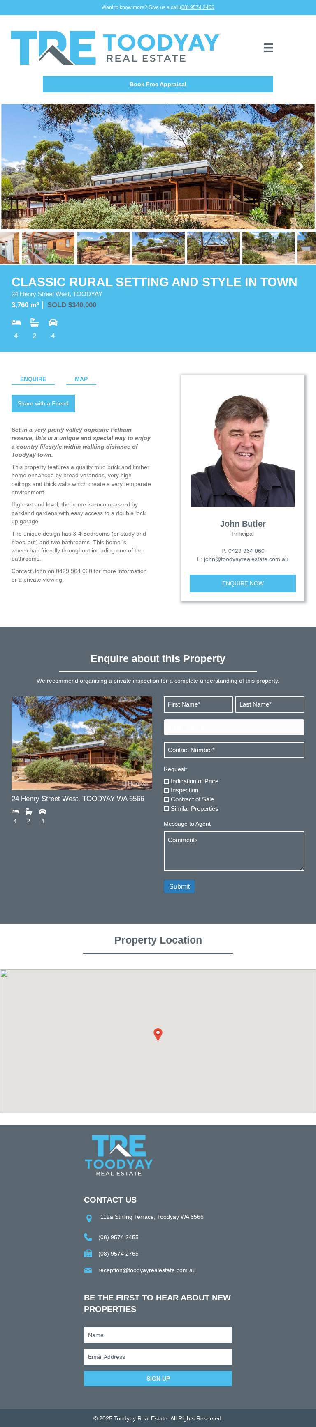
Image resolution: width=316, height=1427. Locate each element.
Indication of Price (194, 781)
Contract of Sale (192, 799)
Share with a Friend (43, 403)
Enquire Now (243, 583)
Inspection (184, 790)
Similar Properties (194, 808)
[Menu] (268, 47)
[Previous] (16, 167)
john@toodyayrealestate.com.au (246, 559)
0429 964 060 (246, 551)
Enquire (33, 379)
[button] (158, 84)
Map (81, 379)
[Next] (299, 167)
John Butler (243, 523)
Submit (179, 886)
